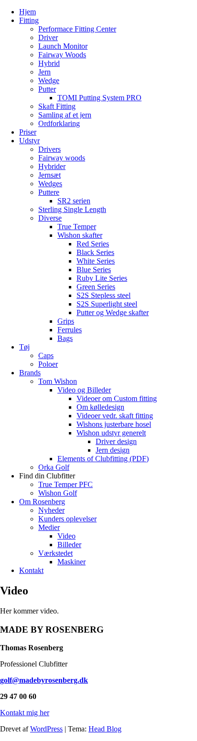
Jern (44, 72)
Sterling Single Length (72, 209)
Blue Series (94, 269)
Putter (47, 89)
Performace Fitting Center (77, 29)
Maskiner (71, 562)
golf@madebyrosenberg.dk (44, 680)
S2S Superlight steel (107, 304)
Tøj (24, 347)
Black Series (95, 252)
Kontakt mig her (24, 713)
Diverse (50, 218)
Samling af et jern (64, 115)
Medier (49, 527)
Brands (30, 373)
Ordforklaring (59, 123)
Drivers (49, 149)
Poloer (48, 364)
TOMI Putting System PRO (99, 98)
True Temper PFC (65, 484)
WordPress (46, 729)
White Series (96, 261)
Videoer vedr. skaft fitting (115, 416)
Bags (65, 338)
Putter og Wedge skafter (113, 312)
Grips (65, 321)
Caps (46, 355)
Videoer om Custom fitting (117, 398)
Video (66, 536)
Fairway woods (61, 158)
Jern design (113, 450)
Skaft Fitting (57, 106)
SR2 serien (73, 201)
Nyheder (51, 510)
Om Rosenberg (42, 502)
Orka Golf (53, 467)
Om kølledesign (100, 407)
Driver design (116, 441)
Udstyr (29, 141)
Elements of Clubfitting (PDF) (103, 459)
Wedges (50, 184)
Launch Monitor (63, 46)
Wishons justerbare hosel (114, 424)
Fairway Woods (62, 55)
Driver (48, 37)
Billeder (69, 544)
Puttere (48, 192)
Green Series (96, 287)
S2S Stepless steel (104, 295)
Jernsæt (49, 175)
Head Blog (104, 729)
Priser (27, 132)
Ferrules (69, 330)
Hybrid (49, 63)
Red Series (93, 244)
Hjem (27, 12)
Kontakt (31, 570)
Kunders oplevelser (67, 519)
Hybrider (52, 166)
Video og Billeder (84, 390)
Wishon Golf (57, 493)
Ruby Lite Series (102, 278)
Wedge (48, 80)
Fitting (29, 20)
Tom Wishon (57, 381)
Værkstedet (55, 553)
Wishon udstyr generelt (111, 433)
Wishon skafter (79, 235)
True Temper (76, 226)
